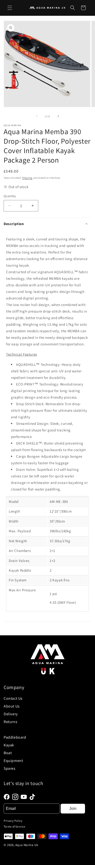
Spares (10, 768)
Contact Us (13, 698)
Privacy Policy (13, 820)
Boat (8, 752)
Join (72, 808)
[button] (9, 7)
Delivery (11, 713)
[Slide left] (36, 116)
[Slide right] (58, 116)
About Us (12, 706)
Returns (10, 721)
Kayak (9, 745)
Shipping (27, 177)
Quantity (10, 196)
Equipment (13, 760)
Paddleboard (15, 737)
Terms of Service (14, 826)
